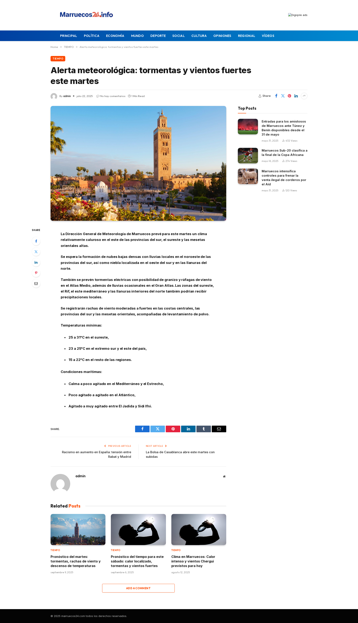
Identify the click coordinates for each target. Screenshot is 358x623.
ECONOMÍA (115, 36)
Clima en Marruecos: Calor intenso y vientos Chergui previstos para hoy (193, 561)
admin (67, 96)
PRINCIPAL (68, 36)
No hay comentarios (112, 96)
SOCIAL (178, 36)
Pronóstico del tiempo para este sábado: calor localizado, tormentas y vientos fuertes (137, 561)
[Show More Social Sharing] (304, 96)
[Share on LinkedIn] (296, 96)
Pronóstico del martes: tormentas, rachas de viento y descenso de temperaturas (76, 561)
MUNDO (137, 36)
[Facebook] (36, 241)
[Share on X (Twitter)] (283, 96)
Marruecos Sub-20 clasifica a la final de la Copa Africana (284, 152)
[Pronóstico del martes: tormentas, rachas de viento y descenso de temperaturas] (78, 529)
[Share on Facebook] (276, 96)
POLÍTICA (91, 36)
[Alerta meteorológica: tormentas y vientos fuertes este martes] (138, 163)
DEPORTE (158, 36)
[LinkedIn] (36, 262)
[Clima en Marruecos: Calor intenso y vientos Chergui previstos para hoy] (198, 529)
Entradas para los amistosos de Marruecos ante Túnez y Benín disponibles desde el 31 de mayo (284, 127)
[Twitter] (36, 252)
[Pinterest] (36, 273)
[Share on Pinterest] (289, 96)
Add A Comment (138, 588)
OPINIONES (222, 36)
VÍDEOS (268, 36)
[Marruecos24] (88, 15)
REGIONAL (246, 36)
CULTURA (199, 36)
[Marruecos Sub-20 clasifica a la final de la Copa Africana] (248, 155)
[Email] (36, 283)
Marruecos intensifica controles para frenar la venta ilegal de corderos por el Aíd (284, 177)
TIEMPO (58, 58)
